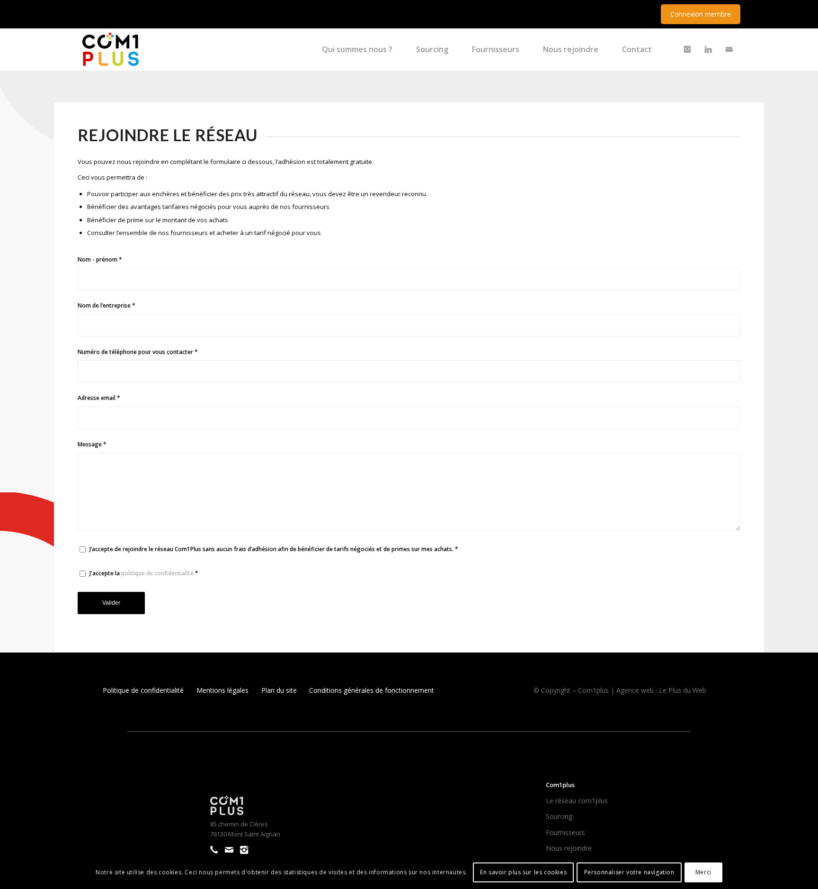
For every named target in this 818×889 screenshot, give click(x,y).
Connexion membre (700, 13)
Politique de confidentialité (143, 690)
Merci (703, 872)
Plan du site (279, 690)
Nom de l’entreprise (106, 305)
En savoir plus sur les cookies (523, 872)
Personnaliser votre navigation (629, 872)
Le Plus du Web (682, 690)
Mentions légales (222, 690)
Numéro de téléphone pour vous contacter (138, 352)
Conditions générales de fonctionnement (371, 690)
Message (92, 444)
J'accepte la (143, 573)
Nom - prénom (100, 259)
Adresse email (99, 398)
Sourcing (559, 816)
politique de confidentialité (157, 573)
